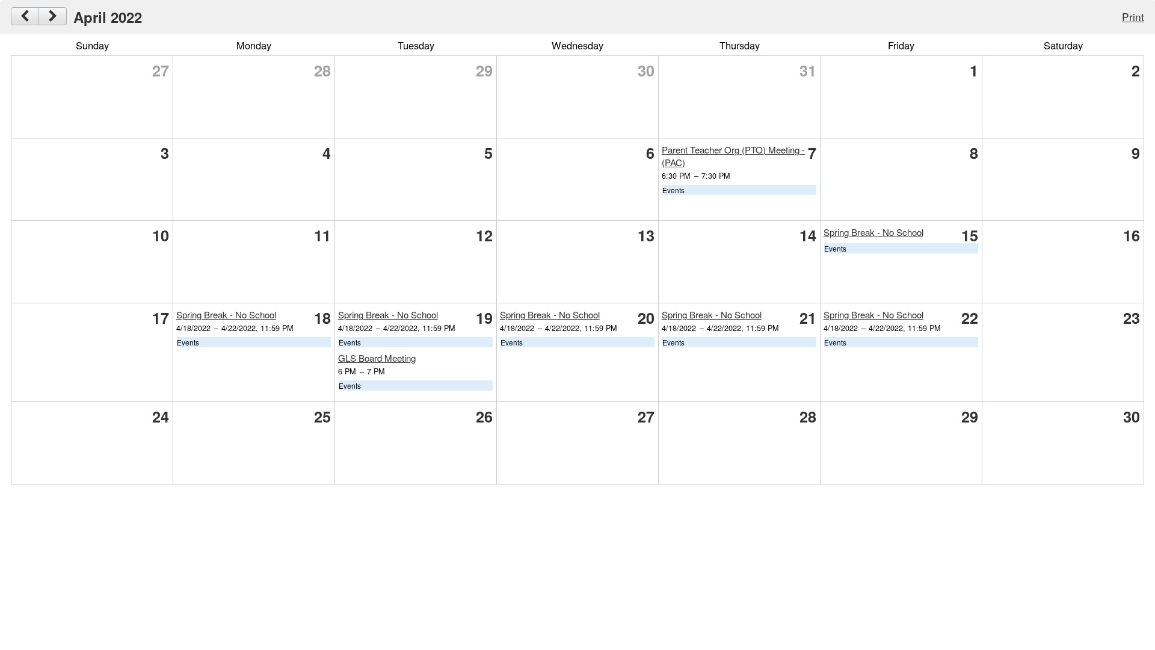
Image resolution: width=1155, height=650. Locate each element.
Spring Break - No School (873, 232)
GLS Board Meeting (377, 357)
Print (1133, 16)
